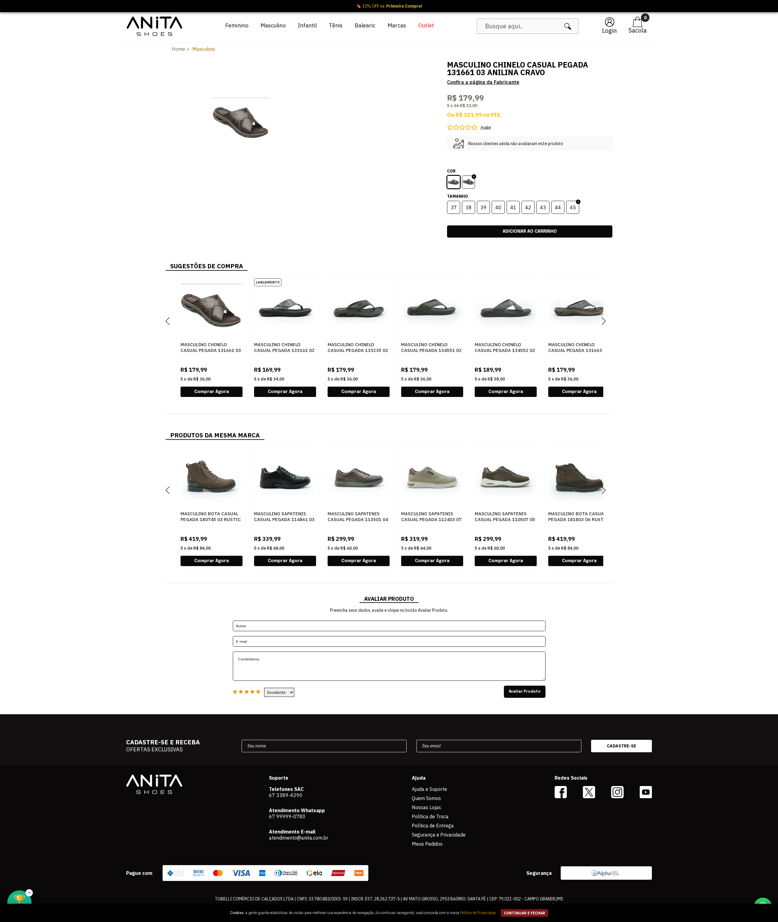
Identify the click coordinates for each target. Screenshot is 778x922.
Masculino (273, 25)
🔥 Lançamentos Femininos (389, 6)
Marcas (396, 25)
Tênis (336, 25)
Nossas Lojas (426, 807)
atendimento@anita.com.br (298, 838)
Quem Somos (426, 798)
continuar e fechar (524, 913)
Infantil (307, 25)
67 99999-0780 (287, 816)
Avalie (485, 127)
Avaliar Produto (525, 692)
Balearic (365, 25)
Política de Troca (430, 816)
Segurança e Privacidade (439, 835)
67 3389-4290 (285, 795)
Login (609, 30)
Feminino (236, 25)
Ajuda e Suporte (429, 789)
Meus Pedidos (427, 844)
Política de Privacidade (477, 913)
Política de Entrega (433, 826)
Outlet (426, 25)
